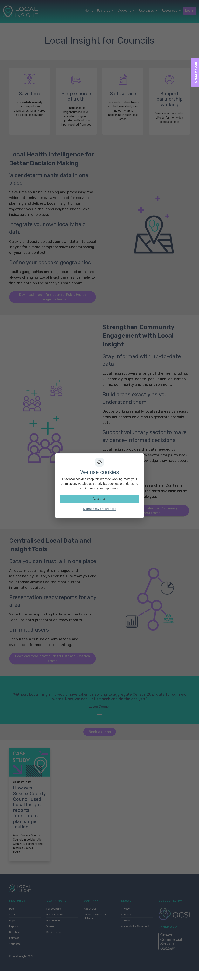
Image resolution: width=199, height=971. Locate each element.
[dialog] (99, 485)
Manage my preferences (99, 508)
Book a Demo (195, 72)
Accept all (99, 498)
